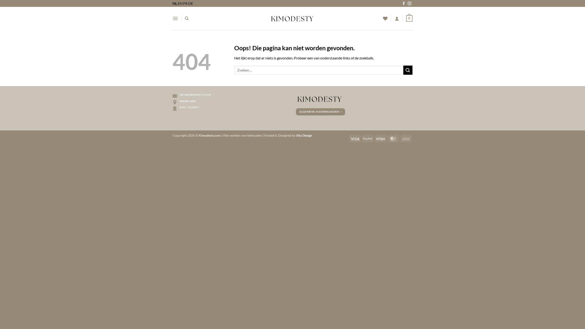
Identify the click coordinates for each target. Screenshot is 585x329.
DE (190, 3)
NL (175, 3)
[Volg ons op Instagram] (409, 4)
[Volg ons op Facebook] (404, 4)
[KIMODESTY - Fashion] (292, 18)
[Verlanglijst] (385, 18)
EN (180, 3)
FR (185, 3)
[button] (175, 18)
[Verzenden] (407, 70)
